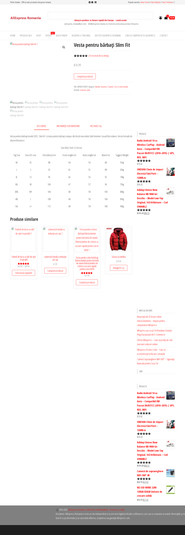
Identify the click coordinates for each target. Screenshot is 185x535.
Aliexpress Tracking (81, 35)
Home (12, 35)
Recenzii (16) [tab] (96, 126)
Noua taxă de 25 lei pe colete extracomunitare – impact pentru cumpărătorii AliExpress (151, 321)
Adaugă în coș (118, 268)
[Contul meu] (160, 17)
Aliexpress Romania (76, 509)
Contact (164, 35)
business (104, 86)
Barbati (97, 86)
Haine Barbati (155, 2)
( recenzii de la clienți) (98, 55)
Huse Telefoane (167, 2)
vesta (88, 90)
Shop (38, 35)
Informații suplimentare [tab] (68, 126)
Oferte (49, 34)
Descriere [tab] (41, 126)
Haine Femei (145, 2)
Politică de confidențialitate (97, 509)
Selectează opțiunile (23, 273)
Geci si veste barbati (121, 86)
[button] (63, 47)
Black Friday (61, 35)
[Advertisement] (156, 85)
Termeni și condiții (116, 509)
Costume (110, 86)
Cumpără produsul (85, 76)
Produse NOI (26, 35)
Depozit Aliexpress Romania (108, 35)
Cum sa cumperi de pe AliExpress (140, 35)
